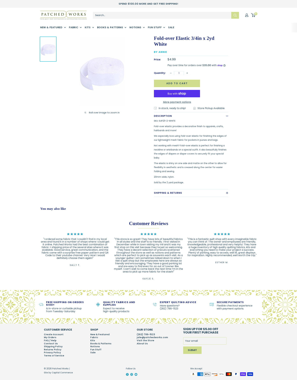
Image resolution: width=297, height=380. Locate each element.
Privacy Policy (52, 352)
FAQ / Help (50, 340)
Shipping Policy (53, 346)
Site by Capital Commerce (58, 372)
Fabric (73, 27)
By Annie (160, 52)
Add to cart (177, 83)
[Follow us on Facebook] (127, 374)
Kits (87, 27)
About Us (142, 343)
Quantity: (160, 73)
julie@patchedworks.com (152, 337)
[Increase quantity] (187, 73)
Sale (171, 27)
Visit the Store (145, 340)
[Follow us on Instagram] (131, 374)
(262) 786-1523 (146, 334)
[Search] (235, 15)
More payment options (177, 102)
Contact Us (51, 343)
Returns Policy (52, 349)
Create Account (53, 334)
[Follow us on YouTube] (136, 374)
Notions (135, 27)
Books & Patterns (110, 27)
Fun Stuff (155, 27)
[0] (253, 15)
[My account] (246, 15)
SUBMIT (192, 350)
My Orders (50, 337)
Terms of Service (54, 355)
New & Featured (51, 27)
